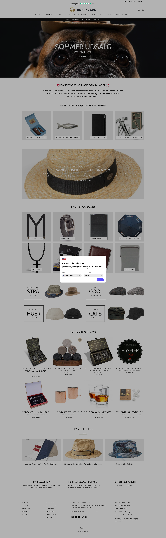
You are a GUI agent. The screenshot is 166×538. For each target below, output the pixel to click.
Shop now (100, 279)
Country (66, 272)
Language (88, 272)
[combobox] (70, 275)
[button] (103, 259)
